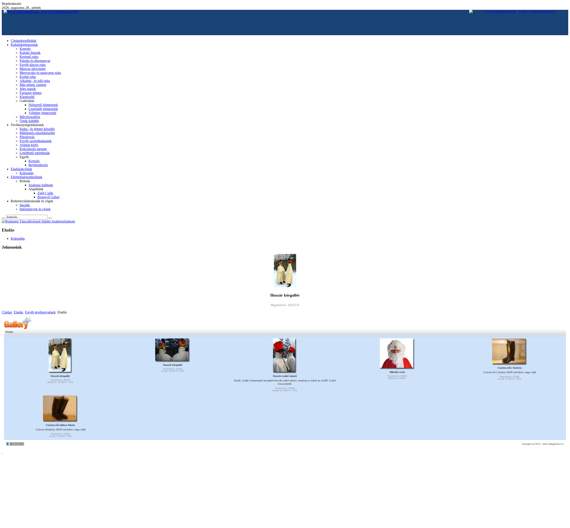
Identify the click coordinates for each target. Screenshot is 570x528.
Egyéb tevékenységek (40, 312)
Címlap (7, 312)
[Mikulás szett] (396, 366)
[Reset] (50, 218)
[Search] (3, 218)
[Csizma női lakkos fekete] (59, 419)
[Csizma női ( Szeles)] (508, 362)
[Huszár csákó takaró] (284, 370)
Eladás (18, 312)
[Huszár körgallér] (60, 370)
